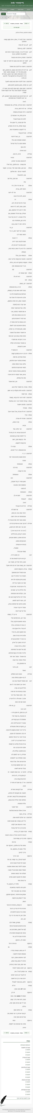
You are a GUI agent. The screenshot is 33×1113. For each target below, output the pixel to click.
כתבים (28, 9)
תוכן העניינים (16, 27)
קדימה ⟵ (6, 23)
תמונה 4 (27, 1077)
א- (2, 17)
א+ (8, 17)
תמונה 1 (27, 1050)
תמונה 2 (27, 1052)
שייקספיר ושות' (17, 2)
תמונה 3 (27, 1055)
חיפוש (3, 14)
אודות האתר (20, 9)
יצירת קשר (4, 9)
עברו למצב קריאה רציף (23, 1098)
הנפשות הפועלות (25, 1045)
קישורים (12, 9)
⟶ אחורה (26, 23)
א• (5, 17)
